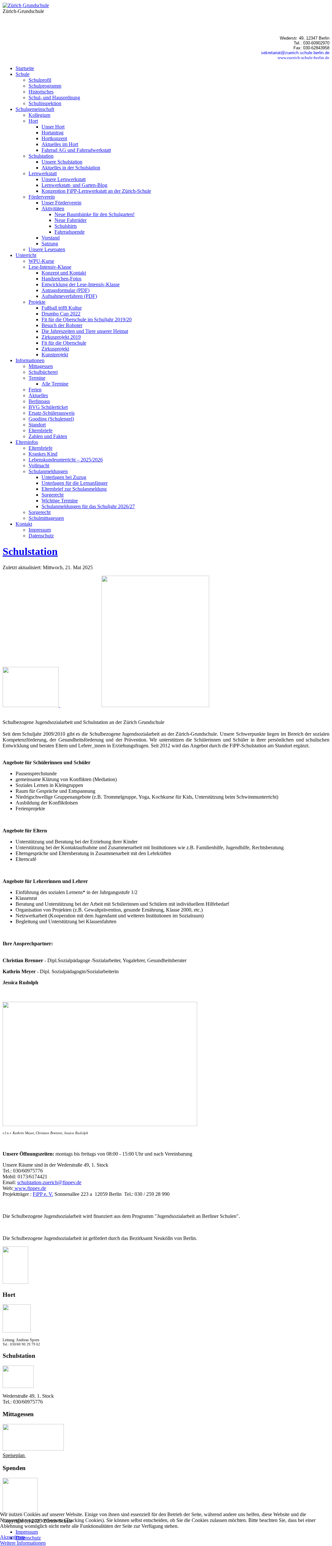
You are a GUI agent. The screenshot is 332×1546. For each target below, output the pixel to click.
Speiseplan (14, 1455)
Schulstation (30, 551)
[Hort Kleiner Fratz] (17, 1330)
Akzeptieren (12, 1537)
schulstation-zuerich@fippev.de (49, 1182)
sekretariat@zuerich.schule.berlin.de (295, 52)
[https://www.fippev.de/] (31, 705)
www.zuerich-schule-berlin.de (303, 57)
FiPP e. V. (43, 1194)
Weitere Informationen (23, 1543)
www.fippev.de (29, 1188)
